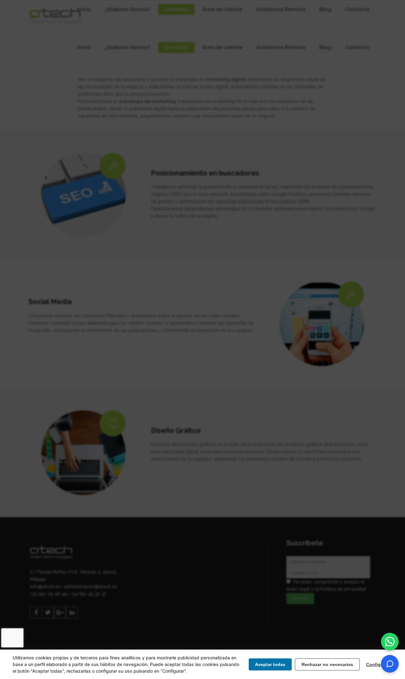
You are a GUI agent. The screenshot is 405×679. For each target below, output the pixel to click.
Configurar (377, 664)
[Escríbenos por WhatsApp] (390, 641)
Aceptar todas (270, 664)
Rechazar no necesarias (327, 664)
